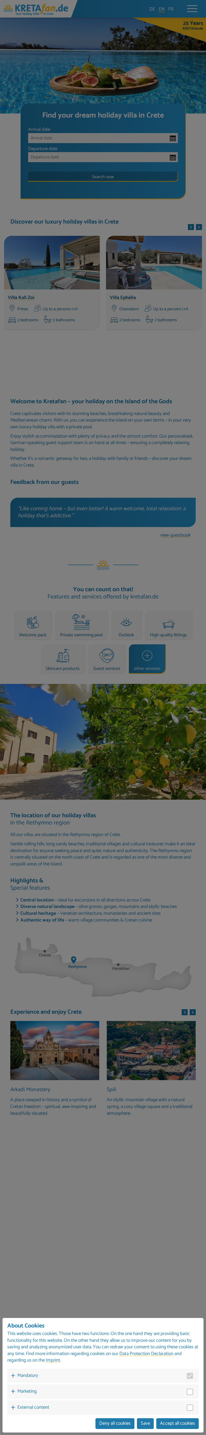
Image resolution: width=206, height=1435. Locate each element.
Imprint (53, 1360)
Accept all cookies (177, 1423)
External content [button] (33, 1407)
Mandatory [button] (27, 1375)
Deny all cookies (115, 1423)
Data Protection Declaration (146, 1354)
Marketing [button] (27, 1391)
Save (145, 1423)
